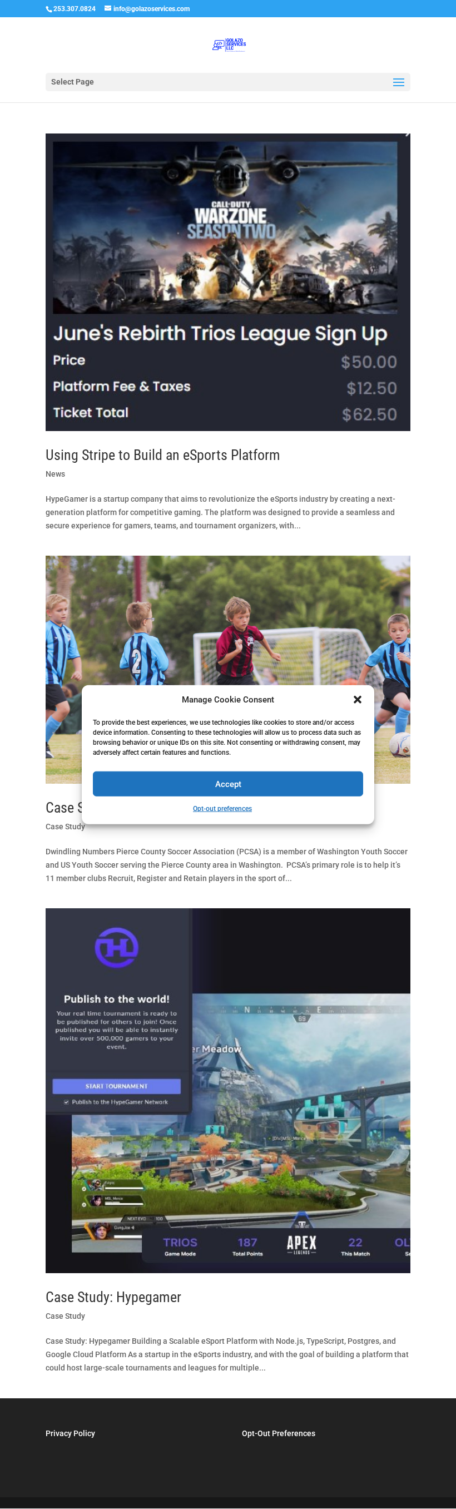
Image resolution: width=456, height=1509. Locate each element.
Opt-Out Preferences (278, 1433)
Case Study (65, 826)
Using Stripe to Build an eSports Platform (163, 455)
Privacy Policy (70, 1433)
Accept (228, 784)
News (55, 473)
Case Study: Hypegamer (113, 1297)
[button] (357, 699)
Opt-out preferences (222, 809)
